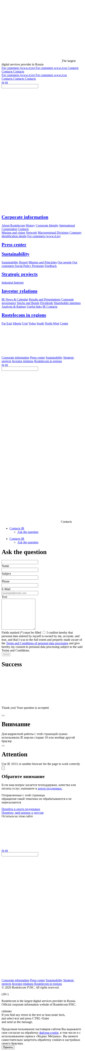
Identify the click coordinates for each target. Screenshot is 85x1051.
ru (3, 82)
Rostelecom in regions (24, 315)
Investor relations (19, 291)
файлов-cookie (49, 1032)
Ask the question (27, 532)
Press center (14, 244)
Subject (6, 573)
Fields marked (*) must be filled (21, 632)
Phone (5, 581)
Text (4, 597)
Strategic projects (20, 274)
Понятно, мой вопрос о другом (22, 812)
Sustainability (15, 254)
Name (5, 566)
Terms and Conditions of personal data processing (37, 643)
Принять (8, 1047)
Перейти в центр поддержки (21, 809)
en (6, 82)
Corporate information (25, 217)
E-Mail (6, 589)
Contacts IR (16, 528)
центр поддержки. (50, 788)
